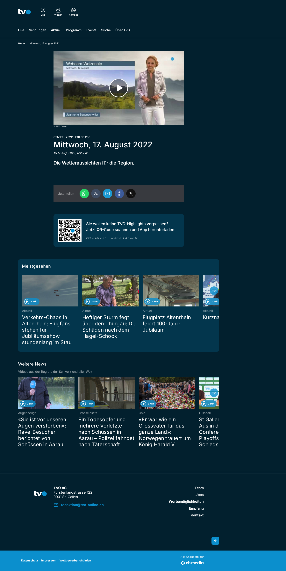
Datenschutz (29, 560)
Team (199, 488)
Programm (74, 30)
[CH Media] (192, 562)
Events (91, 30)
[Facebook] (119, 193)
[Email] (107, 193)
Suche (106, 30)
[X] (131, 193)
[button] (96, 193)
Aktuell (56, 30)
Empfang (196, 508)
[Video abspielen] (119, 88)
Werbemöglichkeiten (186, 501)
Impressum (48, 560)
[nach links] (23, 290)
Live (21, 30)
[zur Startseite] (24, 11)
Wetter (22, 43)
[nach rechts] (214, 290)
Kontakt (197, 515)
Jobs (200, 495)
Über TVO (122, 30)
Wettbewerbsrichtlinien (75, 560)
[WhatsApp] (84, 193)
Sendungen (37, 30)
